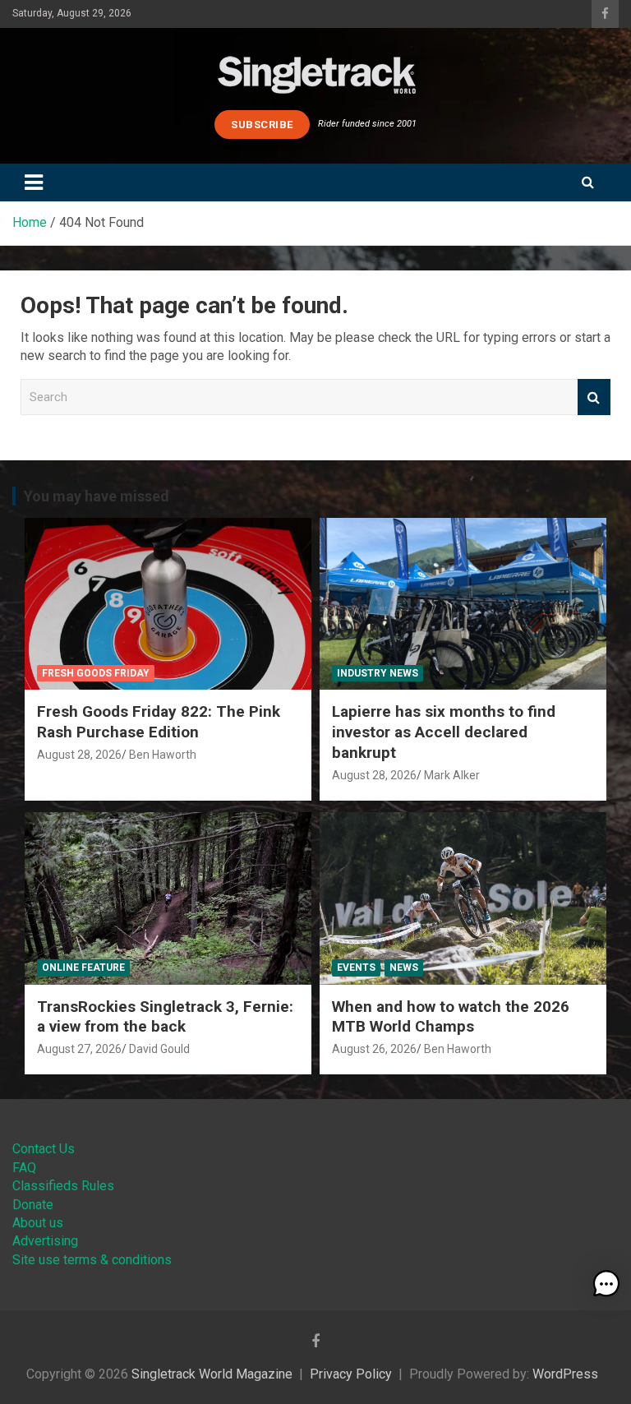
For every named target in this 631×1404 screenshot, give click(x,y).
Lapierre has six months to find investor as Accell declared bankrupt (443, 731)
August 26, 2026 (374, 1048)
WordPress (565, 1374)
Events (356, 967)
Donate (32, 1204)
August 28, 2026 (79, 754)
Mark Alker (452, 775)
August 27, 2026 (79, 1048)
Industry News (377, 673)
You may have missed (96, 496)
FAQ (24, 1167)
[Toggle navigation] (33, 182)
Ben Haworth (162, 754)
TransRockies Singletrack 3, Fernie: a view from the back (165, 1017)
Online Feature (83, 967)
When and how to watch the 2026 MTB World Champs (450, 1017)
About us (37, 1223)
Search (594, 397)
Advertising (45, 1241)
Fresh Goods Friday (96, 673)
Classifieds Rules (63, 1186)
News (403, 967)
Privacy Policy (351, 1374)
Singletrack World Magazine (211, 1374)
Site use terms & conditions (92, 1260)
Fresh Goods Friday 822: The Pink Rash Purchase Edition (158, 721)
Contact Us (43, 1149)
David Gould (159, 1048)
